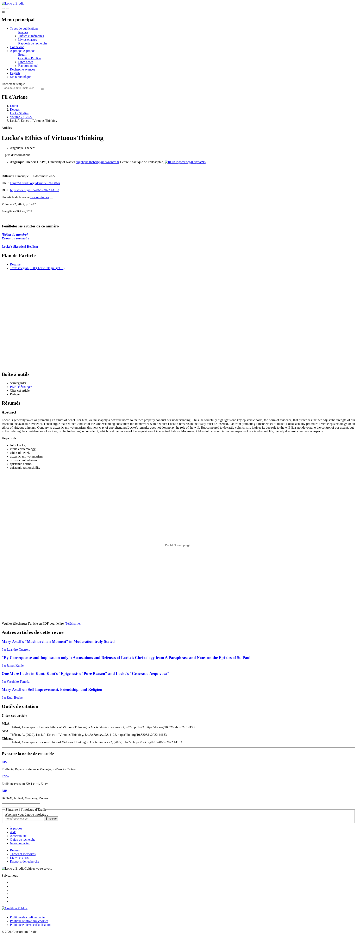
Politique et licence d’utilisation (30, 924)
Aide (13, 832)
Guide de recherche (22, 839)
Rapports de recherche (32, 43)
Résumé (15, 264)
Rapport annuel (28, 65)
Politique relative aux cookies (29, 921)
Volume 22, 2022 (21, 117)
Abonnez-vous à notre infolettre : (26, 814)
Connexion (17, 47)
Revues (23, 32)
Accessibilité (18, 836)
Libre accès (25, 62)
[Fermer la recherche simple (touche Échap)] (7, 8)
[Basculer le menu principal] (3, 12)
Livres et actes (27, 39)
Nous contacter (20, 843)
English (15, 73)
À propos (29, 51)
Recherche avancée (22, 69)
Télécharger (73, 623)
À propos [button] (16, 51)
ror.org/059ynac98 (194, 162)
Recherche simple (13, 84)
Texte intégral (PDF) (23, 268)
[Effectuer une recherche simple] (3, 8)
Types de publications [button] (24, 28)
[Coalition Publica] (14, 908)
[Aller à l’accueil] (13, 3)
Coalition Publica (29, 58)
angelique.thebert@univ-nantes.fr (97, 162)
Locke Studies (19, 113)
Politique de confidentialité (27, 917)
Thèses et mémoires (31, 36)
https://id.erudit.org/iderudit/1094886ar (35, 183)
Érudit (22, 54)
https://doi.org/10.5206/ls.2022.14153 (34, 190)
